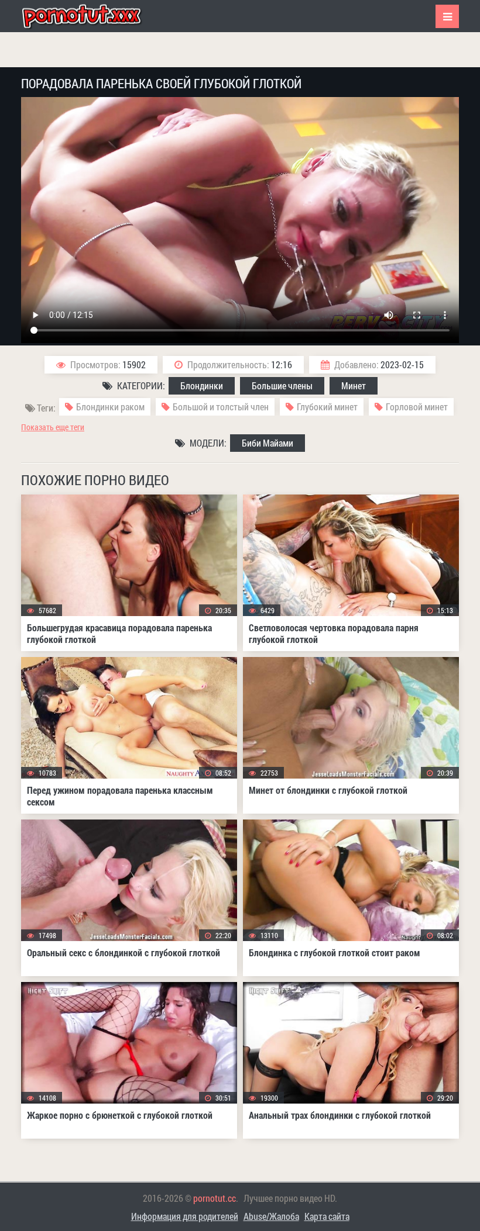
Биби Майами (267, 443)
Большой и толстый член (221, 406)
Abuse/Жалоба (271, 1216)
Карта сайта (326, 1216)
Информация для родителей (184, 1216)
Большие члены (282, 385)
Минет (353, 385)
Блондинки (201, 385)
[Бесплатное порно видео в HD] (91, 16)
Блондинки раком (110, 406)
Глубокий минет (327, 406)
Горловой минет (417, 406)
